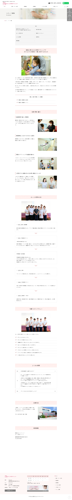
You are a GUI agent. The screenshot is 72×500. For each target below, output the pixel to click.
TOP (4, 6)
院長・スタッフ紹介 (15, 6)
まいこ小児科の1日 (19, 33)
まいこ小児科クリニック (34, 496)
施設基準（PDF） (10, 490)
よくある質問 (18, 36)
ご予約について (55, 6)
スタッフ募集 (66, 6)
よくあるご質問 (44, 6)
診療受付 (69, 19)
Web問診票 (69, 11)
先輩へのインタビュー (40, 33)
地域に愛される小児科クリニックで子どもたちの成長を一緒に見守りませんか (23, 29)
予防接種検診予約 (69, 15)
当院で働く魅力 (38, 29)
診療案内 (34, 6)
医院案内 (25, 6)
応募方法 (37, 36)
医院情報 (17, 40)
